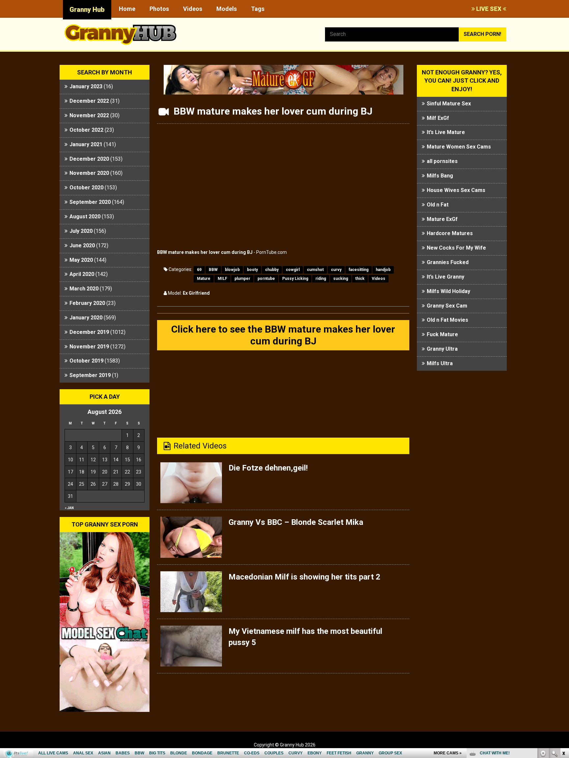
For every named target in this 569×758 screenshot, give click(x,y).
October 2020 (86, 187)
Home (127, 8)
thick (360, 278)
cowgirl (293, 269)
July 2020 (81, 231)
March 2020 (83, 288)
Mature (203, 278)
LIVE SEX (489, 8)
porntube (266, 278)
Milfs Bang (440, 176)
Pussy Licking (295, 278)
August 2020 (84, 216)
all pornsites (442, 161)
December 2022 (89, 101)
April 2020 (81, 274)
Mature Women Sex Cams (459, 147)
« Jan (69, 508)
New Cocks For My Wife (456, 248)
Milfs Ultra (440, 363)
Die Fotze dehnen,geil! (268, 468)
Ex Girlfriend (196, 293)
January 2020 (85, 317)
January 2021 (85, 144)
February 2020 (87, 303)
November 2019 (89, 346)
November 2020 (89, 173)
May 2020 (81, 260)
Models (226, 8)
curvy (336, 269)
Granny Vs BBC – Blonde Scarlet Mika (296, 522)
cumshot (315, 269)
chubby (272, 269)
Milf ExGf (438, 118)
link (563, 655)
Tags (257, 8)
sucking (340, 278)
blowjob (232, 269)
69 (199, 269)
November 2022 (89, 115)
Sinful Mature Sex (449, 103)
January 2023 (85, 86)
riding (320, 278)
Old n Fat (437, 205)
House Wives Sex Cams (456, 190)
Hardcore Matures (450, 233)
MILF (222, 278)
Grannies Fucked (448, 262)
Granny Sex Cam (447, 306)
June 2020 (82, 245)
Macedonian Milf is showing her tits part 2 (304, 577)
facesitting (358, 269)
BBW (213, 269)
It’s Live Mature (446, 132)
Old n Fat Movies (447, 320)
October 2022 (86, 130)
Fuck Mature (442, 334)
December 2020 (89, 159)
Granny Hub (87, 10)
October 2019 (86, 361)
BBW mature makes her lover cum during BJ (205, 252)
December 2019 (89, 332)
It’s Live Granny (445, 277)
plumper (242, 278)
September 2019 (90, 375)
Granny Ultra (442, 349)
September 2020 (90, 202)
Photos (159, 8)
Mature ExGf (442, 219)
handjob (383, 269)
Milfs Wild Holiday (448, 291)
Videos (192, 8)
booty (252, 269)
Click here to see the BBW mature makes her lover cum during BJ (283, 335)
